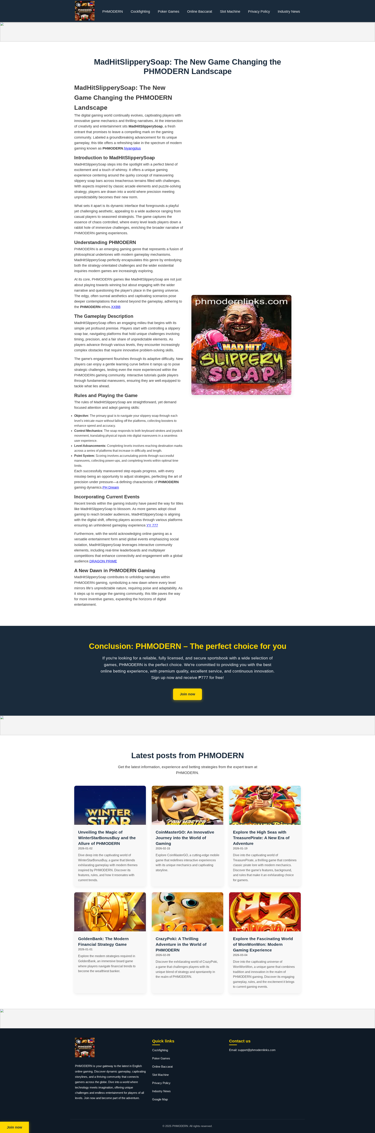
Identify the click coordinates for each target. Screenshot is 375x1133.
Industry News (289, 11)
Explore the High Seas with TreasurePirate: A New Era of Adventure (261, 838)
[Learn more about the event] (187, 32)
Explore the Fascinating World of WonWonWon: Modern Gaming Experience (263, 944)
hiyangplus (132, 148)
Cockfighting (140, 11)
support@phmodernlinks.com (257, 1050)
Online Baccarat (199, 11)
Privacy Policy (259, 11)
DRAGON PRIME (103, 561)
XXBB (116, 307)
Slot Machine (230, 11)
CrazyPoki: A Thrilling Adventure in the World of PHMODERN (181, 944)
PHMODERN (112, 11)
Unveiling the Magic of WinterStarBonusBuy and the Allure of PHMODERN (107, 838)
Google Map (160, 1099)
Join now (187, 694)
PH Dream (111, 487)
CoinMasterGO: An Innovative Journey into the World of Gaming (185, 838)
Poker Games (168, 11)
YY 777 (152, 525)
